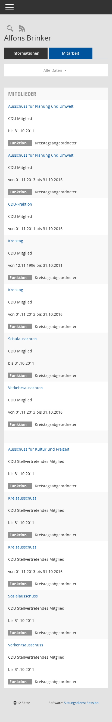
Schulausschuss (22, 338)
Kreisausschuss (22, 498)
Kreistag (15, 240)
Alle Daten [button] (53, 70)
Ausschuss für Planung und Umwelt (40, 106)
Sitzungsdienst (81, 703)
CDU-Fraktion (20, 204)
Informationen (26, 53)
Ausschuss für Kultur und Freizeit (38, 449)
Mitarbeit (70, 53)
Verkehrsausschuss (25, 387)
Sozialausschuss (23, 596)
